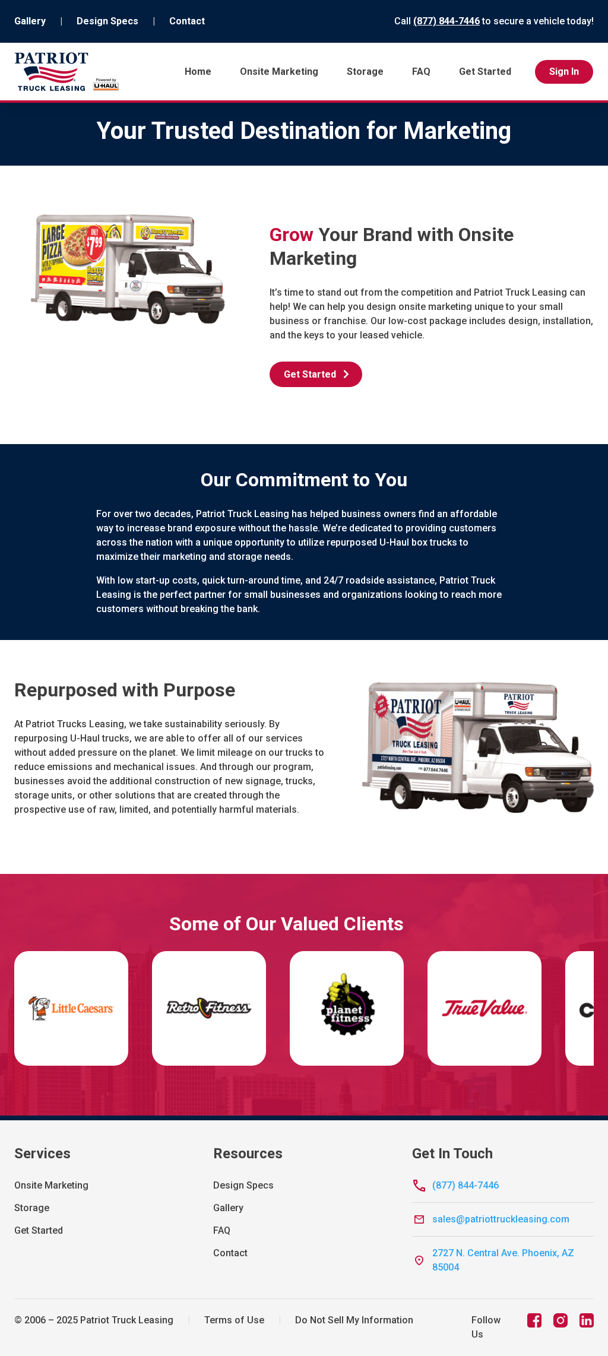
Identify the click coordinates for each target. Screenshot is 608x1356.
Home (198, 71)
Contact (187, 21)
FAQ (421, 71)
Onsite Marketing (279, 71)
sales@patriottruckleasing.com (500, 1219)
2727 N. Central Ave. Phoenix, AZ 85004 (503, 1260)
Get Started (485, 71)
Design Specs (107, 21)
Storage (365, 71)
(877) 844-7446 (446, 21)
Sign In (564, 71)
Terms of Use (234, 1320)
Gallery (30, 21)
